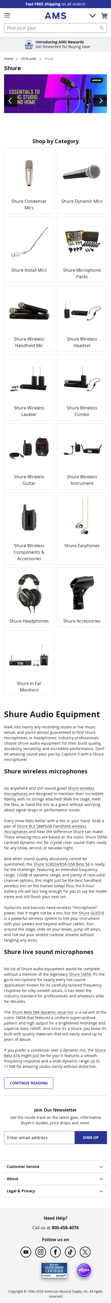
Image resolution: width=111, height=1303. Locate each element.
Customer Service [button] (23, 1166)
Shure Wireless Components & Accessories (29, 552)
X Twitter (85, 1252)
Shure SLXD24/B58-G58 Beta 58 (61, 864)
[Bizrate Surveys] (59, 1275)
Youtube (25, 1252)
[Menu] (7, 15)
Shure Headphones (29, 621)
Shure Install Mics (29, 270)
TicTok (70, 1252)
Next (100, 101)
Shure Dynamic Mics (82, 201)
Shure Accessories (81, 621)
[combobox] (55, 28)
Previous (10, 101)
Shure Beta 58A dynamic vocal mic (43, 1012)
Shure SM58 (80, 974)
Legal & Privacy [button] (21, 1190)
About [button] (12, 1178)
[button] (104, 15)
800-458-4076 (65, 1228)
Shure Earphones (82, 546)
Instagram (40, 1252)
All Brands (28, 58)
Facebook (55, 1252)
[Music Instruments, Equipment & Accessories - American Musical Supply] (55, 16)
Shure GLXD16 (91, 912)
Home (8, 58)
